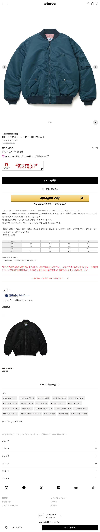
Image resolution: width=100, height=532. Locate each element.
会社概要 (54, 502)
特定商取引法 (6, 502)
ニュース (5, 478)
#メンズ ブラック (27, 403)
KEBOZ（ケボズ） (13, 434)
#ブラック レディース (11, 408)
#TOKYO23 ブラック (27, 398)
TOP (3, 434)
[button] (4, 67)
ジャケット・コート (35, 434)
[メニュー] (5, 3)
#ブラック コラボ (80, 408)
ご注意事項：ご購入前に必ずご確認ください (48, 278)
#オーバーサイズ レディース (31, 414)
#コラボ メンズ (41, 403)
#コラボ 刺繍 (63, 414)
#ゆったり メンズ (74, 403)
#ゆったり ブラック (10, 414)
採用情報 (54, 506)
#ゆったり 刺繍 (49, 414)
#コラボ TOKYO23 (59, 398)
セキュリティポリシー (58, 498)
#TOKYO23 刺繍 (43, 398)
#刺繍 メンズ (27, 408)
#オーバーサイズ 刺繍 (79, 414)
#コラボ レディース (58, 403)
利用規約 (5, 498)
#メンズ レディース (10, 403)
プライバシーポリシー (10, 506)
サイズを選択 (50, 180)
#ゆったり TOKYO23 (76, 398)
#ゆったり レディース (63, 408)
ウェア (23, 434)
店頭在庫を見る (51, 189)
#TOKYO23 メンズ (9, 398)
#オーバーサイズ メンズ (43, 408)
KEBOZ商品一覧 (48, 384)
